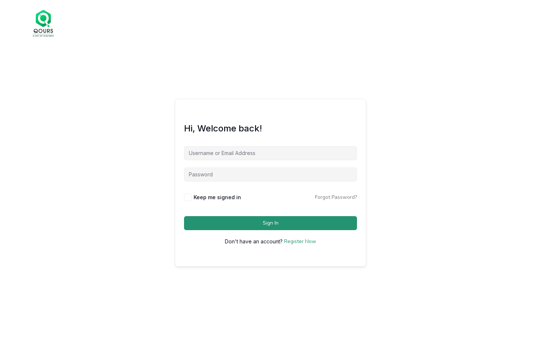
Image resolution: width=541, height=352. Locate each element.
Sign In (271, 222)
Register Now (300, 241)
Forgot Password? (336, 197)
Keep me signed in (217, 197)
